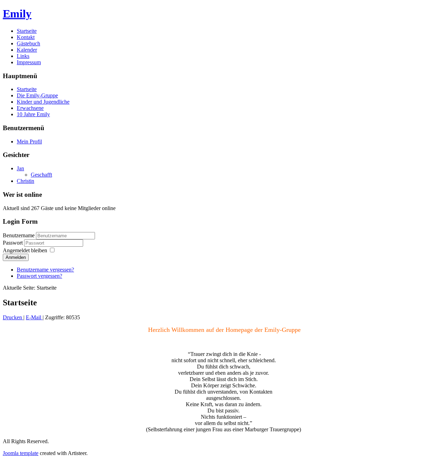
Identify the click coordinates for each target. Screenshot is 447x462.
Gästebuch (28, 43)
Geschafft (41, 175)
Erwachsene (30, 108)
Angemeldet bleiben (25, 250)
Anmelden (16, 257)
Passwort (13, 243)
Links (23, 56)
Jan (20, 168)
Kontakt (26, 37)
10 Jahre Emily (33, 114)
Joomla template (20, 453)
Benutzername (19, 235)
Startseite (27, 31)
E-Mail (34, 317)
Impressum (29, 62)
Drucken (13, 317)
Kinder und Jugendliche (43, 102)
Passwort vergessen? (39, 276)
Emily (17, 13)
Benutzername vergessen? (45, 270)
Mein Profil (29, 141)
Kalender (27, 50)
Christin (25, 181)
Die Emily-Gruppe (37, 95)
